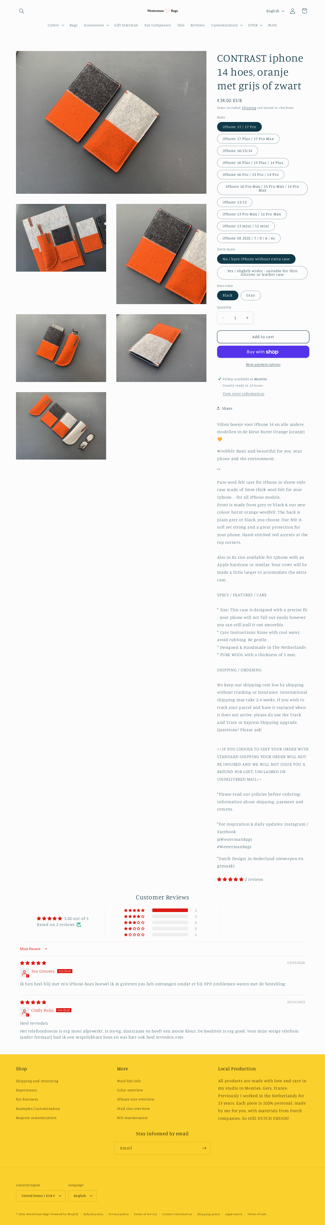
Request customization (36, 1117)
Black (228, 295)
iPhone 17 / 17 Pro (239, 127)
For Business (27, 1099)
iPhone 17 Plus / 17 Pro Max (248, 138)
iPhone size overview (135, 1099)
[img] (33, 963)
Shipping (249, 108)
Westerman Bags (38, 1214)
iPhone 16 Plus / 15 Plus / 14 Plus (253, 162)
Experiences (26, 1090)
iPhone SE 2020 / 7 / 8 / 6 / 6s (249, 238)
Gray (250, 295)
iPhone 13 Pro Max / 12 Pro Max (252, 214)
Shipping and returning (37, 1081)
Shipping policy (208, 1214)
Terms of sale (257, 1214)
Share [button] (227, 408)
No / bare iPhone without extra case (256, 259)
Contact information (177, 1214)
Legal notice (233, 1214)
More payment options (263, 364)
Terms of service (145, 1214)
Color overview (130, 1090)
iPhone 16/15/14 (237, 150)
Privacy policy (118, 1214)
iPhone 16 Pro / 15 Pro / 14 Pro (251, 174)
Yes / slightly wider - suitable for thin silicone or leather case (263, 273)
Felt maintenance (132, 1117)
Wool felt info (129, 1081)
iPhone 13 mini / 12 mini (246, 226)
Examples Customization (38, 1108)
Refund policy (93, 1214)
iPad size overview (133, 1108)
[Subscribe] (204, 1148)
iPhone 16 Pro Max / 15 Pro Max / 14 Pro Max (262, 188)
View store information (243, 394)
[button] (22, 11)
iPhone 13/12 (235, 202)
